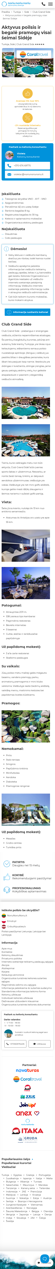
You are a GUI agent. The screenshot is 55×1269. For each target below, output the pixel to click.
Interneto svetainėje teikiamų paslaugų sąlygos (27, 961)
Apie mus (7, 948)
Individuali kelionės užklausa (17, 998)
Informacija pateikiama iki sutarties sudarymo (27, 988)
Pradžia (6, 12)
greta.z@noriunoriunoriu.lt (28, 174)
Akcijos (5, 965)
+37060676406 (17, 1044)
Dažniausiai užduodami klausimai (20, 1001)
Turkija (17, 12)
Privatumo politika (12, 958)
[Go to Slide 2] (8, 67)
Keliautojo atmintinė (13, 975)
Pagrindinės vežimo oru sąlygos (19, 984)
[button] (33, 62)
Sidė (26, 12)
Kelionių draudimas (12, 955)
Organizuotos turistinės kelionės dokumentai (26, 1004)
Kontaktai (7, 952)
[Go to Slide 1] (8, 54)
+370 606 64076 (22, 165)
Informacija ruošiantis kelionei (30, 312)
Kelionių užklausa (11, 994)
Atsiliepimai (8, 968)
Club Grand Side (41, 12)
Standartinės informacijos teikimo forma (24, 991)
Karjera (5, 971)
